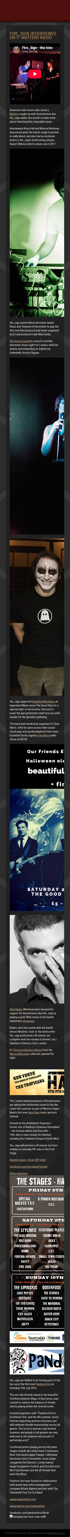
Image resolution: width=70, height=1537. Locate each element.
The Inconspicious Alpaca (27, 1050)
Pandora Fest (43, 1384)
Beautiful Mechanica (43, 701)
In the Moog (43, 735)
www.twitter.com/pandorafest (27, 1506)
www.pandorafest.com (23, 1499)
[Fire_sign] (35, 12)
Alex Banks (16, 1009)
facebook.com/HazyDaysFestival (28, 1166)
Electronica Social (20, 341)
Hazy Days (34, 1112)
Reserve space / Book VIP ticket (28, 1160)
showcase (28, 1021)
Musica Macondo (19, 1054)
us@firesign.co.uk (56, 1533)
